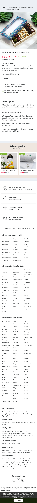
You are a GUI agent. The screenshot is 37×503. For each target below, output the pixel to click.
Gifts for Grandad (7, 437)
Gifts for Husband (16, 431)
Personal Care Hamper (15, 465)
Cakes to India (17, 459)
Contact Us (12, 412)
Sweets (29, 463)
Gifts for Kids (25, 423)
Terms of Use (30, 412)
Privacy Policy (6, 414)
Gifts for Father (6, 435)
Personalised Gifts (21, 467)
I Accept (18, 501)
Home (3, 7)
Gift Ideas (15, 416)
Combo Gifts (5, 463)
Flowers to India (6, 459)
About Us (4, 412)
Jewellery (11, 467)
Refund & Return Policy (18, 414)
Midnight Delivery (16, 461)
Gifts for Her (5, 423)
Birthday (4, 444)
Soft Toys (4, 465)
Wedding (19, 444)
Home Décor (12, 469)
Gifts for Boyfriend (14, 433)
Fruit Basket (26, 461)
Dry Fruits (14, 463)
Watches (4, 467)
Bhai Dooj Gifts (13, 7)
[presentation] (2, 160)
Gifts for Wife (6, 431)
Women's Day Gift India (23, 452)
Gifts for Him (15, 423)
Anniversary (11, 444)
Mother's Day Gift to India (24, 450)
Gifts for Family (17, 435)
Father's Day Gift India (8, 452)
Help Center (20, 412)
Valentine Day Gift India (8, 450)
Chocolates (22, 463)
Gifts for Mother (26, 433)
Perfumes (27, 465)
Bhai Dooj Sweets (27, 7)
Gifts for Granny (28, 435)
